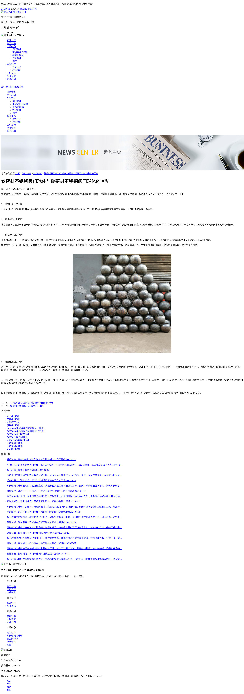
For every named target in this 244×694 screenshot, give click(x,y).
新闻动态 (26, 173)
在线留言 (23, 9)
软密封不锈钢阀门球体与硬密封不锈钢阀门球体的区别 (71, 173)
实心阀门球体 (13, 416)
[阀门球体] (122, 352)
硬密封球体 (12, 638)
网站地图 (32, 9)
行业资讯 (11, 606)
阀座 (9, 644)
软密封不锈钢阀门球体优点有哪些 (27, 406)
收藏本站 (14, 9)
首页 (17, 173)
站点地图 (11, 622)
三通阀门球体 (13, 419)
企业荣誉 (11, 592)
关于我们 (11, 586)
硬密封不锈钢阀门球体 (18, 440)
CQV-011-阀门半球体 (17, 437)
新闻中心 (37, 173)
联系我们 (11, 616)
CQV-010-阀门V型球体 (18, 434)
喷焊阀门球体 (13, 425)
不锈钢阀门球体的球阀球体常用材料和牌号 (31, 403)
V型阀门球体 (13, 422)
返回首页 (5, 9)
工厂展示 (11, 589)
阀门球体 (11, 633)
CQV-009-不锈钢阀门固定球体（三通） (26, 431)
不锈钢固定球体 (15, 446)
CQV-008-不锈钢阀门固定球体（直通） (26, 428)
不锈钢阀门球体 (15, 443)
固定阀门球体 (13, 449)
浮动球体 (11, 641)
